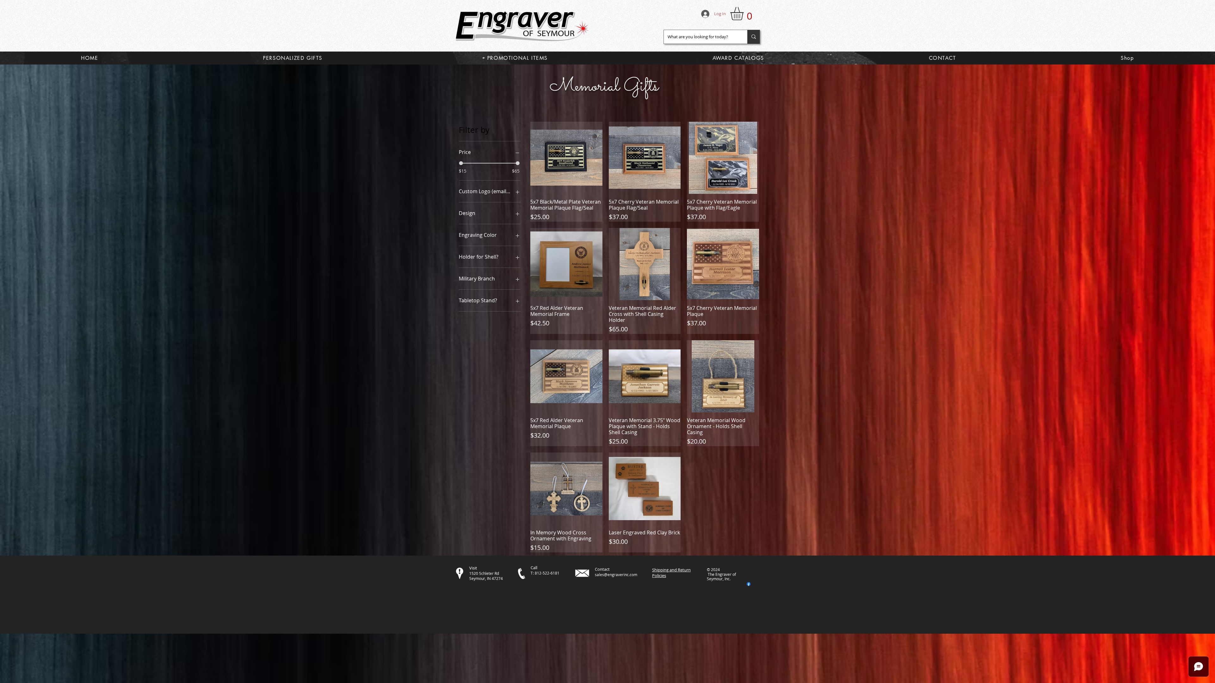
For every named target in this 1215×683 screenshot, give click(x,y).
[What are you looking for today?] (753, 37)
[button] (744, 13)
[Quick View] (566, 158)
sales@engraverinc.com (616, 574)
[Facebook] (748, 584)
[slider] (461, 163)
